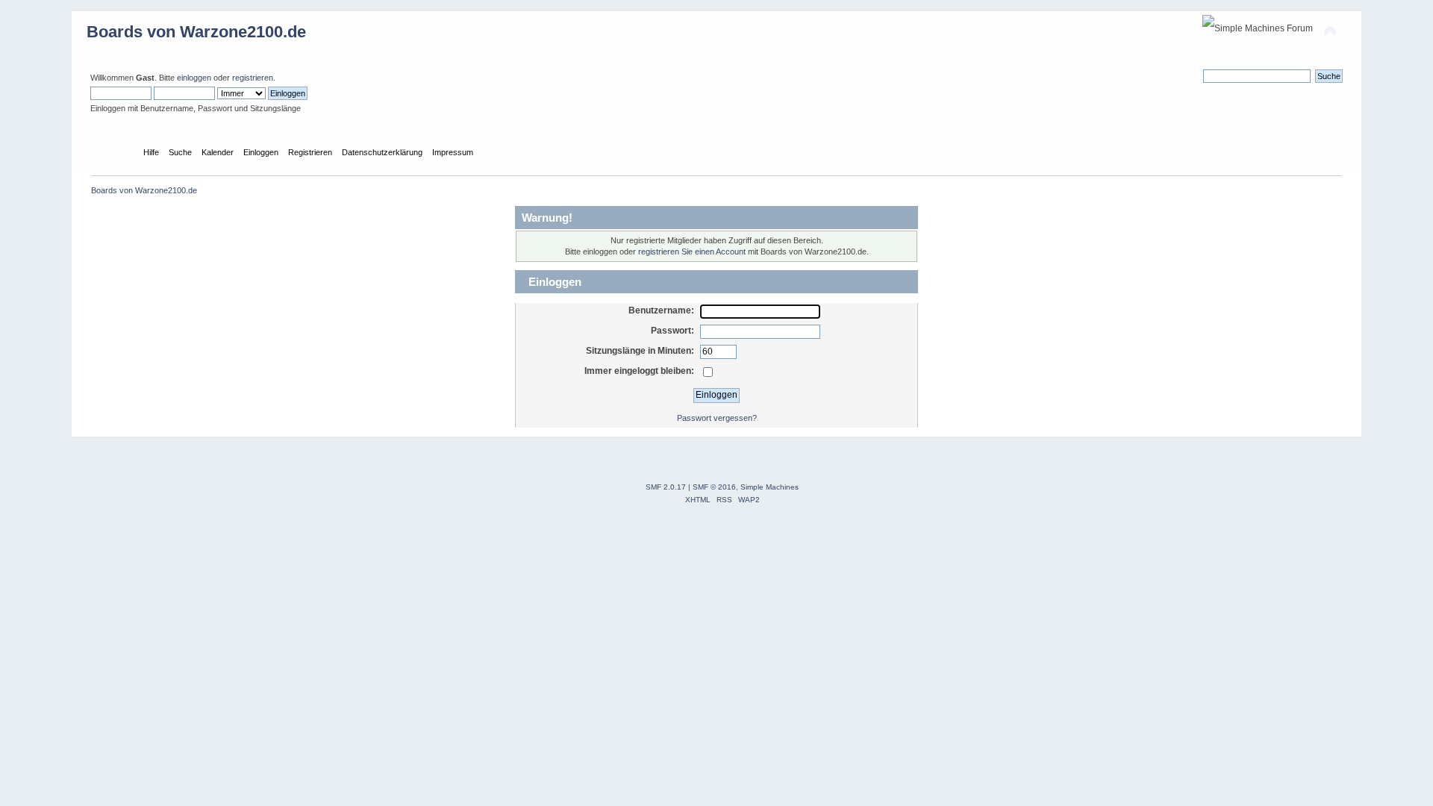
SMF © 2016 (714, 487)
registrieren (252, 77)
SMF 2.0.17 (666, 487)
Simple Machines (769, 487)
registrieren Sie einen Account (692, 251)
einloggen (194, 77)
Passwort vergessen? (717, 417)
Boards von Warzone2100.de (196, 31)
